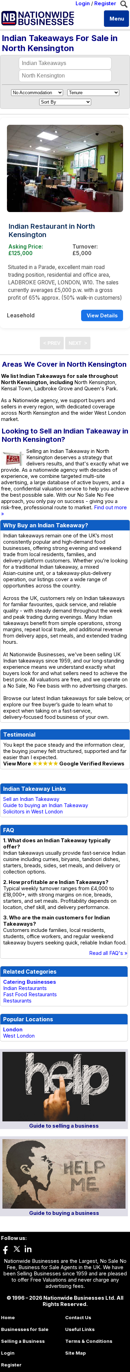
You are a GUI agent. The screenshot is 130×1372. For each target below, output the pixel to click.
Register (105, 3)
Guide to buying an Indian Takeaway (45, 805)
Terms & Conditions (88, 1341)
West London (19, 1036)
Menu (117, 18)
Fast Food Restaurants (30, 994)
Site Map (75, 1353)
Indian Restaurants (25, 988)
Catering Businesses (29, 982)
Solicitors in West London (33, 812)
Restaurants (17, 1001)
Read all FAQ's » (108, 953)
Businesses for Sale (25, 1329)
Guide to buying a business (64, 1213)
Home (8, 1317)
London (13, 1029)
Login (83, 3)
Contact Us (78, 1317)
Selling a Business (23, 1341)
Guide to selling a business (64, 1126)
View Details (102, 315)
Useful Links (80, 1329)
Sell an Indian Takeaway (31, 799)
